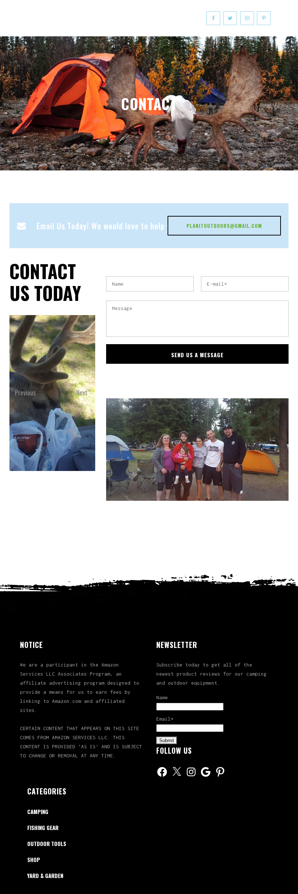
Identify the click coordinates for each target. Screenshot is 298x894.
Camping (37, 812)
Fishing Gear (43, 827)
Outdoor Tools (46, 843)
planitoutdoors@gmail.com (224, 225)
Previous (22, 376)
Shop (33, 859)
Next (82, 376)
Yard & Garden (45, 875)
